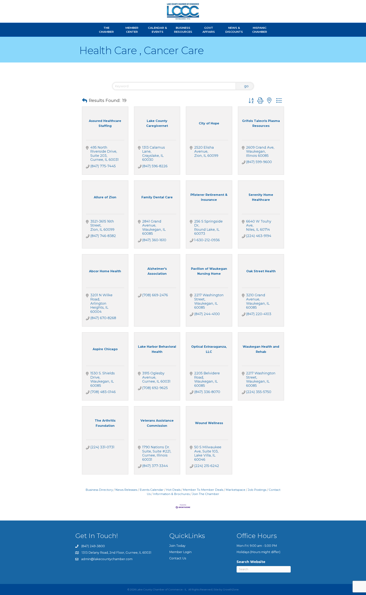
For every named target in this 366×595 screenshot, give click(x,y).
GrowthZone (231, 589)
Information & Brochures (171, 494)
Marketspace (235, 490)
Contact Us (177, 558)
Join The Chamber (205, 494)
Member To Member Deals (203, 490)
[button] (84, 101)
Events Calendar (152, 490)
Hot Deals (173, 490)
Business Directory (99, 490)
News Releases (126, 490)
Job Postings (257, 490)
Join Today (177, 546)
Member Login (180, 552)
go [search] (246, 86)
